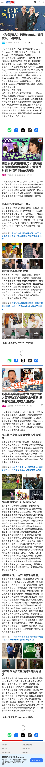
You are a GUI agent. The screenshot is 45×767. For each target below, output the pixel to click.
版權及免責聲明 (27, 745)
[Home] (10, 2)
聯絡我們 (4, 745)
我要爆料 (25, 752)
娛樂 (3, 42)
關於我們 (4, 748)
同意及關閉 (36, 760)
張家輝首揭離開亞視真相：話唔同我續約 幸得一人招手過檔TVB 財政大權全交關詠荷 (22, 306)
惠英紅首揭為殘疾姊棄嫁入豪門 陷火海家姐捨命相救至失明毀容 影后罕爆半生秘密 (22, 236)
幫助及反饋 (26, 748)
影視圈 (4, 175)
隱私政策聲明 (6, 752)
